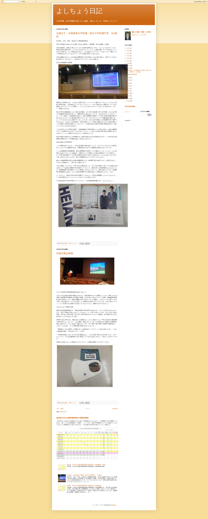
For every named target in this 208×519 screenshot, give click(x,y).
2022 (128, 58)
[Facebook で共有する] (87, 243)
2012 (128, 101)
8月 (129, 68)
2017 (128, 88)
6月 (129, 77)
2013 (128, 98)
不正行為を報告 (130, 106)
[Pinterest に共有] (89, 243)
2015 (128, 93)
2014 (128, 96)
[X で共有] (85, 243)
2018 (128, 86)
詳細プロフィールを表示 (139, 35)
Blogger (113, 505)
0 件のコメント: (72, 243)
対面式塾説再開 (64, 253)
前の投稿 (115, 408)
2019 (128, 83)
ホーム (88, 408)
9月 (129, 65)
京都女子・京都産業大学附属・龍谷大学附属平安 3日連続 (84, 475)
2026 (128, 48)
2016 (128, 91)
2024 (128, 53)
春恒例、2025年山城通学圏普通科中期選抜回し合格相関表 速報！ (86, 464)
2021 (128, 61)
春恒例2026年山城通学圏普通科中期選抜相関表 (72, 418)
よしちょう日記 (79, 11)
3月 (129, 80)
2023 (128, 56)
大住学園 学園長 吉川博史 (142, 32)
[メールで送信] (80, 243)
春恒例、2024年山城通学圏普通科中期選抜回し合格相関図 (84, 485)
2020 (128, 63)
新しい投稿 (60, 408)
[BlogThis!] (82, 243)
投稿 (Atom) (63, 411)
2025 (128, 50)
